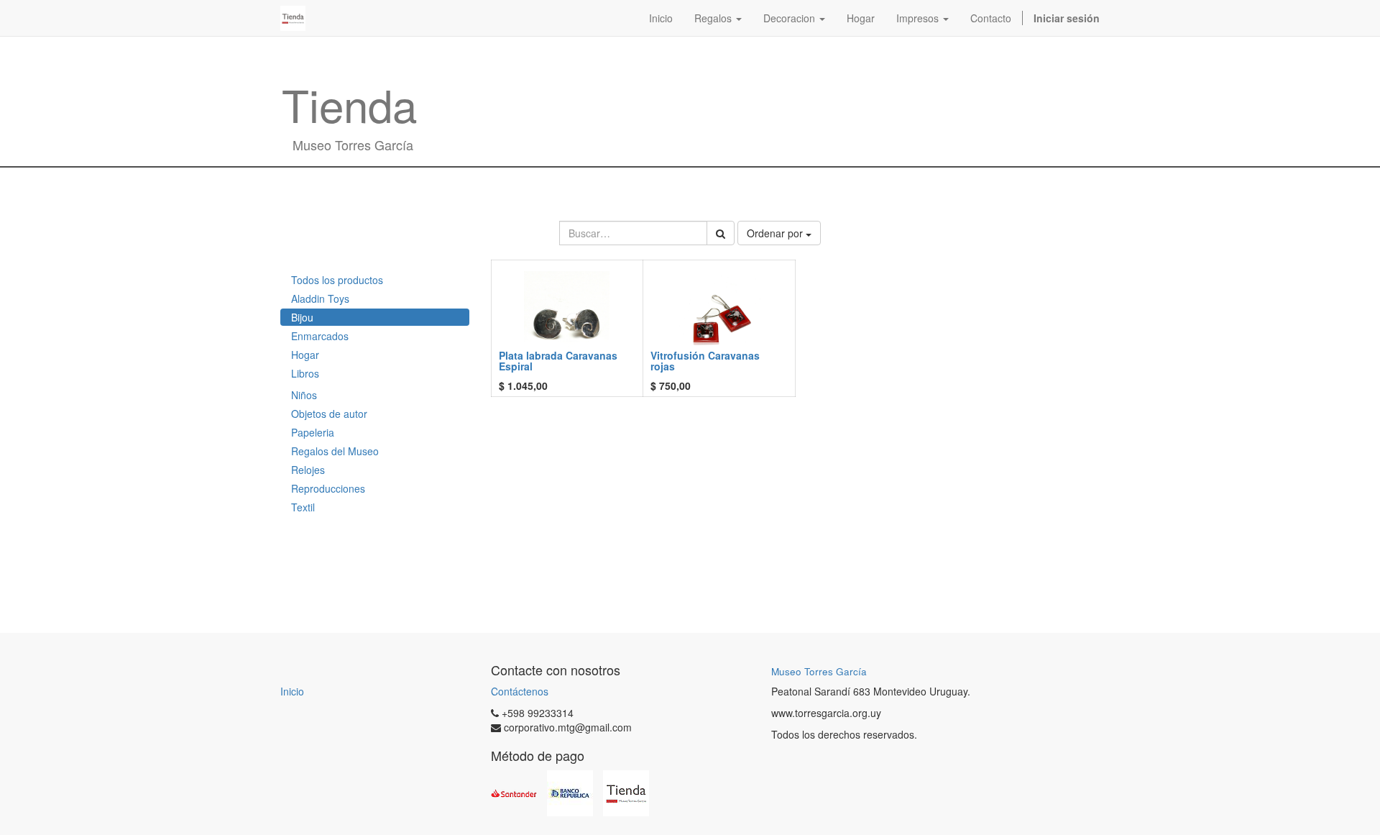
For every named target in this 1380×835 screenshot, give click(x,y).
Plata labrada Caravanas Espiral (558, 360)
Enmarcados (320, 336)
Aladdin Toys (320, 298)
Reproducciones (328, 488)
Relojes (308, 469)
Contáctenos (519, 691)
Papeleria (312, 432)
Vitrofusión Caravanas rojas (705, 360)
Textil (303, 507)
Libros (305, 373)
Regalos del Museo (335, 451)
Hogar (305, 354)
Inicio (292, 691)
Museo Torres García (819, 671)
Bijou (302, 317)
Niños (304, 395)
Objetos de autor (329, 413)
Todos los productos (337, 280)
